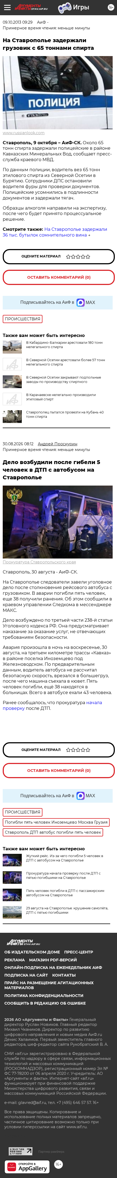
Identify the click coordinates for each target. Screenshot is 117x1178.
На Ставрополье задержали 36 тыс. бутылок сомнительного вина (55, 232)
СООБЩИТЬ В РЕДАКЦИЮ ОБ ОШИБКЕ (45, 1003)
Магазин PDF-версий (53, 960)
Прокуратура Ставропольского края (39, 562)
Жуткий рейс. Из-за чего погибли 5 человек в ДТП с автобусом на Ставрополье (64, 858)
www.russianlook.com (24, 132)
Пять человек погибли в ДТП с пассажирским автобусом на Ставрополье (65, 893)
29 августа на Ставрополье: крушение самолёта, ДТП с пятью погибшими (67, 910)
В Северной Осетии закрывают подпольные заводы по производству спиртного (63, 379)
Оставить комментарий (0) (59, 277)
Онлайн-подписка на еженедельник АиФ (53, 967)
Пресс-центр (78, 952)
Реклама (14, 960)
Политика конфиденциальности (44, 995)
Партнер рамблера (51, 1151)
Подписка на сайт (26, 975)
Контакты (64, 975)
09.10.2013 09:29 (18, 22)
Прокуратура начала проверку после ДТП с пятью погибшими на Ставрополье (63, 875)
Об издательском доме (32, 952)
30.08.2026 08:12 (18, 443)
